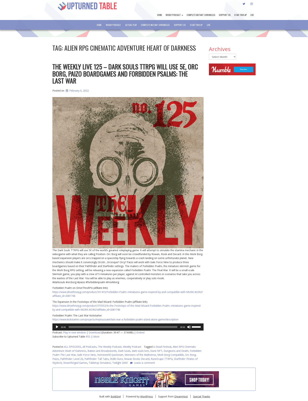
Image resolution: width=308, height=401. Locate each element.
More (96, 336)
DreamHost (181, 396)
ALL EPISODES (72, 346)
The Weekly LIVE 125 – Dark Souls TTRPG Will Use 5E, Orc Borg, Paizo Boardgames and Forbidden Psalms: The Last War (125, 73)
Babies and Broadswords (102, 350)
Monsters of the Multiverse (140, 354)
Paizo (55, 359)
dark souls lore (140, 350)
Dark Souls (124, 350)
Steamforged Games (75, 362)
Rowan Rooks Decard (136, 359)
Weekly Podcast (173, 14)
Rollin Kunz (116, 359)
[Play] (57, 327)
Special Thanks (201, 396)
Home (159, 14)
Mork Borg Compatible (170, 354)
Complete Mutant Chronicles (201, 14)
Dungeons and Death (176, 350)
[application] (128, 327)
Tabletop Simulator (100, 362)
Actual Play (131, 24)
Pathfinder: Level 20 (71, 359)
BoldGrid (116, 396)
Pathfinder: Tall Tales (96, 359)
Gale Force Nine (86, 354)
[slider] (197, 326)
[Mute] (189, 327)
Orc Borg (190, 354)
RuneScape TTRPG (162, 359)
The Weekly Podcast (110, 346)
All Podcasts (90, 346)
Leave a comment (144, 362)
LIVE (252, 14)
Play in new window (74, 332)
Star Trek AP (240, 14)
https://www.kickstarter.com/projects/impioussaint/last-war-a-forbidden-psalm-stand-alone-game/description (115, 319)
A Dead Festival (162, 346)
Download (95, 332)
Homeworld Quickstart (110, 354)
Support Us (225, 14)
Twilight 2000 (120, 362)
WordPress (146, 396)
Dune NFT (156, 350)
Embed (140, 332)
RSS (88, 336)
